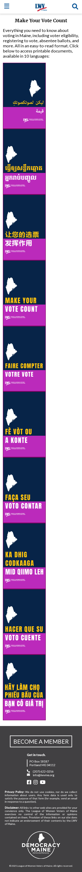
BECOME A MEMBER (41, 741)
